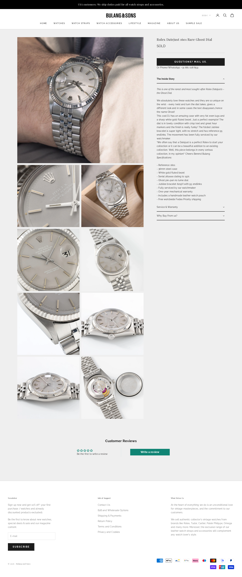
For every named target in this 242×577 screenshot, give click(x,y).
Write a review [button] (150, 452)
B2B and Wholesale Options (113, 510)
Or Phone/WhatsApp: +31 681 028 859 (177, 67)
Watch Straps (81, 23)
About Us (173, 23)
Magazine (154, 23)
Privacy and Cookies (109, 532)
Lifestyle (135, 23)
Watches (59, 23)
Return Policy (105, 521)
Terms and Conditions (110, 526)
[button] (191, 79)
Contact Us (104, 505)
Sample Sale (194, 23)
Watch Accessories (109, 23)
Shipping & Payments (109, 515)
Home (43, 23)
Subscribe (21, 546)
